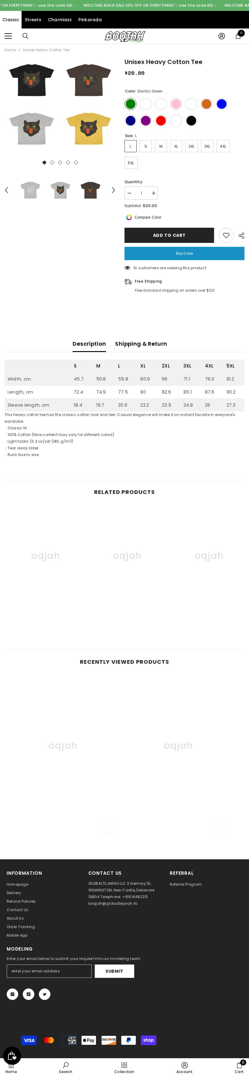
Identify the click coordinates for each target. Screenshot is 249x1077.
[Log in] (222, 36)
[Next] (113, 190)
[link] (43, 613)
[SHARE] (239, 235)
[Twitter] (44, 994)
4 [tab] (68, 162)
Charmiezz (60, 20)
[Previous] (6, 190)
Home (10, 49)
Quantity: (133, 181)
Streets (33, 20)
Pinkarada (90, 20)
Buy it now (184, 253)
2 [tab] (52, 162)
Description (89, 343)
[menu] (8, 36)
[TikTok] (28, 994)
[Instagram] (12, 994)
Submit (114, 971)
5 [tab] (76, 162)
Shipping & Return (141, 343)
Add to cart (169, 235)
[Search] (25, 36)
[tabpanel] (31, 104)
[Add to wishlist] (226, 235)
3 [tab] (60, 162)
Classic (10, 20)
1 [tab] (44, 162)
